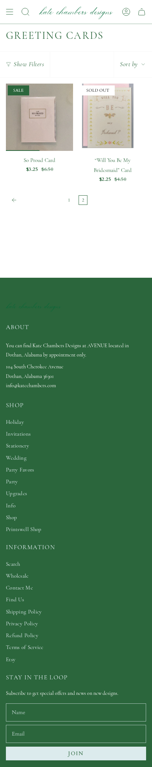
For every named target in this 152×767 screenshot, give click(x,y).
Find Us (15, 599)
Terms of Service (25, 647)
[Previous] (35, 200)
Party (12, 481)
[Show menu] (9, 11)
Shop (11, 517)
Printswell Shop (24, 529)
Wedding (16, 458)
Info (10, 505)
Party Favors (20, 469)
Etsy (10, 659)
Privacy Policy (22, 623)
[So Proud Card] (39, 117)
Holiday (15, 422)
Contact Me (19, 587)
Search (13, 564)
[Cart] (141, 11)
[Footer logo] (33, 306)
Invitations (18, 433)
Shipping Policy (24, 611)
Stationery (17, 445)
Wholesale (17, 575)
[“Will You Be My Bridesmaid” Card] (112, 117)
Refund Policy (22, 635)
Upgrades (16, 493)
